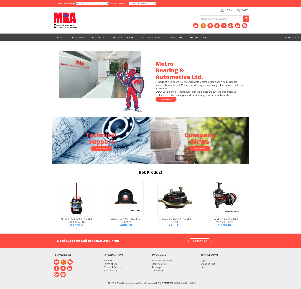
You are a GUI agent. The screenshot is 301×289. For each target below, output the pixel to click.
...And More (158, 270)
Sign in (204, 260)
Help (203, 267)
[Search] (246, 19)
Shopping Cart (208, 263)
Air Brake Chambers (162, 260)
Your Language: (65, 3)
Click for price (76, 224)
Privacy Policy (110, 270)
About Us (108, 260)
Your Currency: (119, 3)
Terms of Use (110, 263)
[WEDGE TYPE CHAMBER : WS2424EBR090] (224, 198)
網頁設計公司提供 (189, 283)
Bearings (156, 267)
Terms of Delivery (112, 267)
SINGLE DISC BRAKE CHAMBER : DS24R (175, 220)
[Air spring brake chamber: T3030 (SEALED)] (76, 198)
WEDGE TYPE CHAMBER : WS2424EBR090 (224, 220)
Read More (166, 99)
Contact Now (200, 240)
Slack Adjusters (159, 263)
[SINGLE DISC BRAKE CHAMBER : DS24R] (175, 198)
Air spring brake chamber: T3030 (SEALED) (76, 220)
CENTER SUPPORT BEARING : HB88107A (126, 220)
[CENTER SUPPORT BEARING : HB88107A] (126, 198)
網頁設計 (177, 283)
